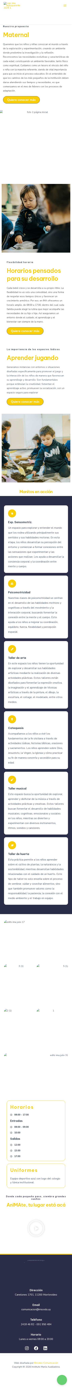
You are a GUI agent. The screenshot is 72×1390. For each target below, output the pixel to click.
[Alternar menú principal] (64, 5)
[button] (36, 1229)
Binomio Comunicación (46, 1363)
